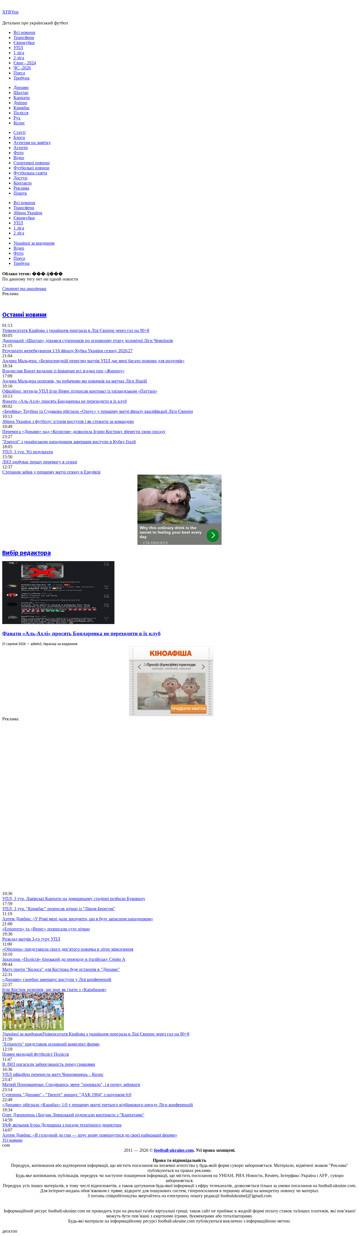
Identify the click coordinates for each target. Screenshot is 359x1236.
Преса (19, 72)
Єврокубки (24, 42)
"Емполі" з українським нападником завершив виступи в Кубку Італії (69, 441)
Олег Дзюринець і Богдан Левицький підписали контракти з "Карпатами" (73, 1114)
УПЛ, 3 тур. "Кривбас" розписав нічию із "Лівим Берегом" (58, 908)
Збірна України (27, 212)
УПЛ (18, 47)
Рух (16, 117)
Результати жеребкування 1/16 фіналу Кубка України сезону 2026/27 (67, 350)
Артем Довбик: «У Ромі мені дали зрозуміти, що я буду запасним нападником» (77, 918)
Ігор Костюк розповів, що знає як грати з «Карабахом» (54, 989)
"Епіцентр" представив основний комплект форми (51, 1044)
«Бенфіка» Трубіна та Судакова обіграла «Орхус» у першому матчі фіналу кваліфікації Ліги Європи (97, 411)
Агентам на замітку (32, 142)
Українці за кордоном (33, 243)
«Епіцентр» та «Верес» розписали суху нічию (46, 929)
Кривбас (21, 107)
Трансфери (23, 37)
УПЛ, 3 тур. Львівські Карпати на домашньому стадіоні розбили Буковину (73, 898)
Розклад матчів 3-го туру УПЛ (31, 939)
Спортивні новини (31, 162)
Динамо (21, 87)
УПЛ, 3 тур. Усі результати (27, 451)
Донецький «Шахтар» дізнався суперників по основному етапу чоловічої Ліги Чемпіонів (87, 340)
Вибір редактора (26, 553)
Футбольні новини (31, 167)
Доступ (20, 178)
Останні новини (24, 314)
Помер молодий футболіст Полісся (35, 1054)
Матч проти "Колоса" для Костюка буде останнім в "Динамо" (61, 969)
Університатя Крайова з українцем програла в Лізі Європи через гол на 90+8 (75, 330)
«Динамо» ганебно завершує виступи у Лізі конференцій (56, 979)
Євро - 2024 (24, 62)
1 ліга (18, 52)
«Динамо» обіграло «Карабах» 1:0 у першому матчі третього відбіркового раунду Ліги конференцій (97, 1104)
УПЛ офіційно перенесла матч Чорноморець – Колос (52, 1074)
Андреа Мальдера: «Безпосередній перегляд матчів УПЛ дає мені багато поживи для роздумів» (93, 360)
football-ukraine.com (174, 1150)
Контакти (22, 183)
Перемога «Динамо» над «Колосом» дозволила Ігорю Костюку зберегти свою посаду (83, 431)
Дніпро (20, 102)
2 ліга (18, 57)
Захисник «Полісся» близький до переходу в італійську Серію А (63, 959)
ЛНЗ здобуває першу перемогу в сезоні (39, 461)
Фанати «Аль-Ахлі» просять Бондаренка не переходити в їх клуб (64, 401)
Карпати (21, 97)
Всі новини (24, 32)
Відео (18, 157)
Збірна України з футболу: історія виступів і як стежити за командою (68, 421)
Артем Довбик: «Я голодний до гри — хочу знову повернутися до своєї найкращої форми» (89, 1135)
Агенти (20, 147)
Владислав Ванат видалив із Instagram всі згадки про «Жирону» (63, 370)
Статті (19, 132)
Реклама (21, 188)
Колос (19, 122)
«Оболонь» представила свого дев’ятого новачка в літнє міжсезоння (67, 949)
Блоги (19, 137)
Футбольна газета (30, 172)
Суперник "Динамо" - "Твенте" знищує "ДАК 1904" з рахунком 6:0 (66, 1094)
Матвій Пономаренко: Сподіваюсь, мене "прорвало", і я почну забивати (71, 1084)
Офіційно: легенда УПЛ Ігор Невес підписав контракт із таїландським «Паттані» (79, 391)
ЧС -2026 (22, 67)
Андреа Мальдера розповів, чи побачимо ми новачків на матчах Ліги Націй (74, 381)
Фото (18, 152)
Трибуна (21, 78)
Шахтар (20, 92)
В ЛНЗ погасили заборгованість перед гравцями (48, 1064)
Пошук (20, 193)
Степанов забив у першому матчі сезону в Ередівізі (51, 472)
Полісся (20, 112)
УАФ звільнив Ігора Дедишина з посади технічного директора (61, 1125)
